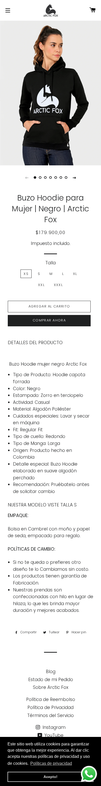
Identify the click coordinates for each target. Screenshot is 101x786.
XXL (41, 284)
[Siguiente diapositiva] (74, 177)
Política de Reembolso (50, 699)
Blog (50, 671)
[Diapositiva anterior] (26, 177)
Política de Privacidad (50, 707)
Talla (50, 263)
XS (26, 273)
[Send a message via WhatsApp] (89, 774)
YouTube (53, 735)
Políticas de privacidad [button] (51, 763)
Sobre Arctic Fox (50, 687)
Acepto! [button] (50, 777)
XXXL (58, 284)
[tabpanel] (50, 92)
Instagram (53, 727)
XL (75, 273)
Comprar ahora (49, 320)
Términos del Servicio (50, 715)
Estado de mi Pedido (50, 679)
